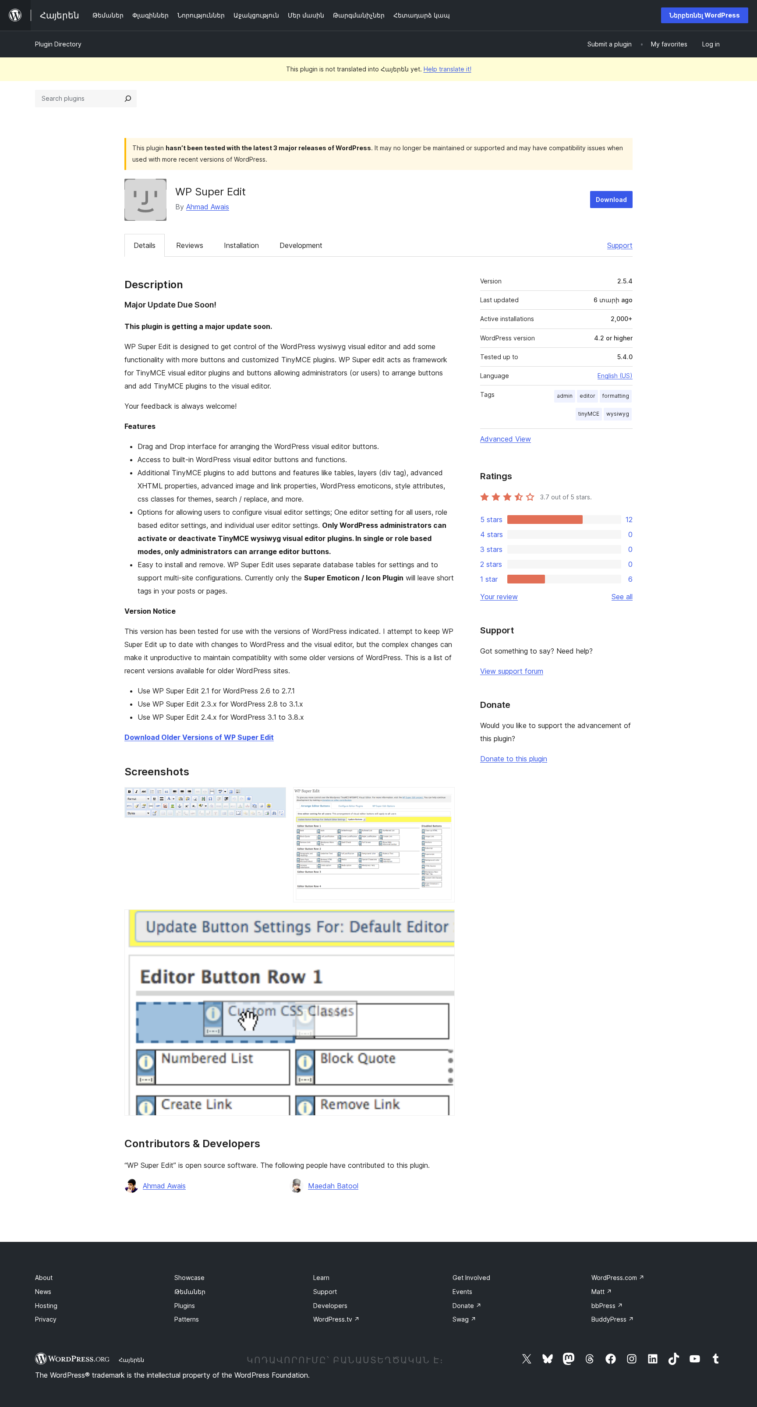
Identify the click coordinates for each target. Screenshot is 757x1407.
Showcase (189, 1277)
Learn (321, 1277)
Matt (601, 1291)
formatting (615, 395)
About (44, 1277)
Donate (467, 1305)
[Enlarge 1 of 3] (274, 799)
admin (565, 395)
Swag (464, 1319)
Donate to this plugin (513, 758)
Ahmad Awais (207, 206)
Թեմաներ (189, 1291)
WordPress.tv (336, 1319)
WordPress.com (617, 1277)
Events (462, 1291)
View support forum (511, 671)
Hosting (46, 1305)
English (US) (615, 375)
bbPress (607, 1305)
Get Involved (471, 1277)
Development (300, 245)
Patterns (186, 1319)
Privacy (46, 1319)
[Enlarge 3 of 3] (443, 921)
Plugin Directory (58, 44)
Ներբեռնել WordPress (704, 15)
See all (622, 596)
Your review (499, 596)
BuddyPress (612, 1319)
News (43, 1291)
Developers (330, 1305)
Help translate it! (447, 69)
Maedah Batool (333, 1185)
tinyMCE (588, 413)
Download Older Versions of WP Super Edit (199, 737)
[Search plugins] (128, 98)
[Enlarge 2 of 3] (443, 799)
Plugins (184, 1305)
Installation (241, 245)
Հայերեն (131, 1359)
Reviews (189, 245)
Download (611, 199)
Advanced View (505, 439)
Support (620, 245)
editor (587, 395)
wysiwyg (617, 413)
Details (145, 245)
